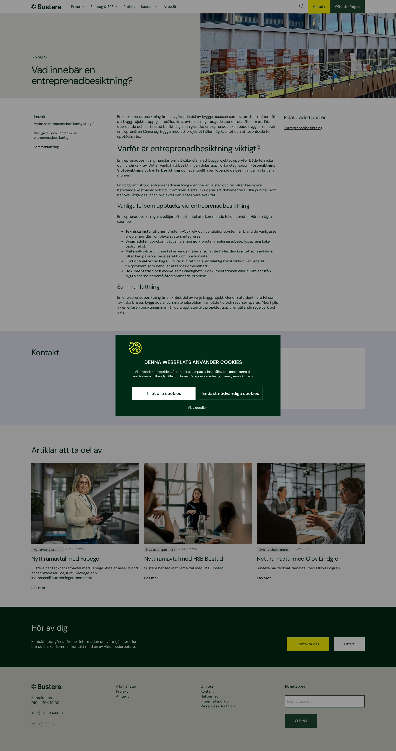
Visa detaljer (197, 407)
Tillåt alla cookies (163, 393)
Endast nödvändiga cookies (230, 393)
